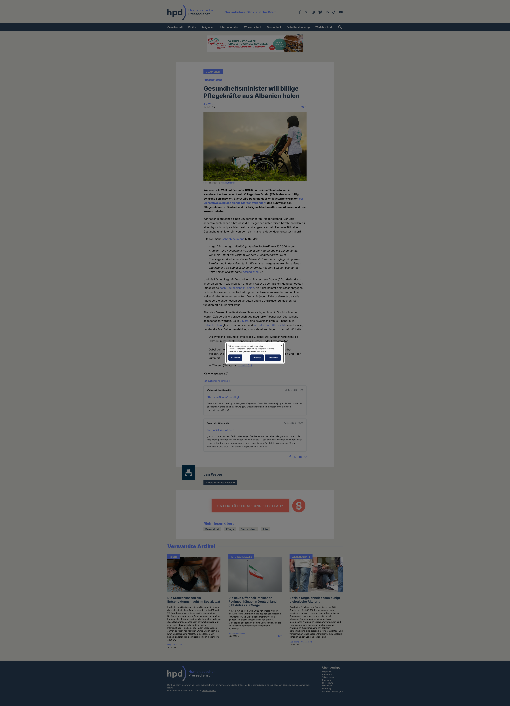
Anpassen (235, 358)
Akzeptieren (272, 358)
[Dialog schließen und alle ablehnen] (281, 344)
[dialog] (255, 353)
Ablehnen (257, 358)
